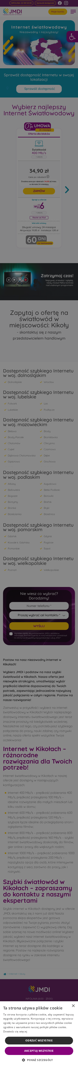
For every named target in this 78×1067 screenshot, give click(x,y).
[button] (39, 1060)
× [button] (73, 1006)
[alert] (39, 533)
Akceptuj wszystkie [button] (39, 1051)
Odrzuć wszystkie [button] (39, 1040)
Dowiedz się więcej (15, 1031)
